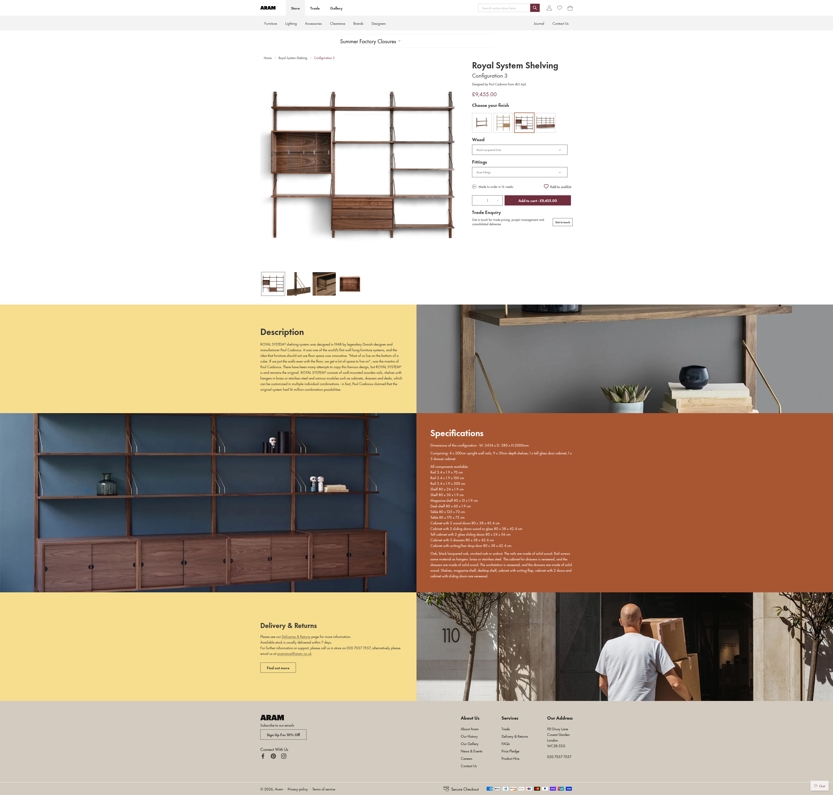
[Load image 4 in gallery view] (349, 284)
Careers (466, 758)
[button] (509, 8)
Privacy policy (298, 789)
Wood (478, 139)
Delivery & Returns (515, 736)
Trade (315, 8)
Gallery (336, 8)
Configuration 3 (324, 58)
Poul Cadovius (498, 83)
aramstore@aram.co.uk (294, 653)
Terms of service (323, 789)
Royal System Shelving (293, 58)
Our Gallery (470, 743)
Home (268, 58)
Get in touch (562, 222)
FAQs (506, 743)
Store (295, 8)
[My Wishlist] (559, 8)
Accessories (313, 23)
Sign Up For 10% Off (283, 734)
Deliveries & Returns (296, 636)
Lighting (291, 23)
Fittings (479, 161)
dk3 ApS (520, 83)
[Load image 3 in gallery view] (324, 284)
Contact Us (469, 765)
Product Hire (510, 758)
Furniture (270, 23)
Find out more (278, 667)
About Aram (470, 728)
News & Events (471, 751)
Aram (279, 789)
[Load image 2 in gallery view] (298, 284)
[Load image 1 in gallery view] (273, 284)
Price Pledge (510, 751)
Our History (469, 736)
